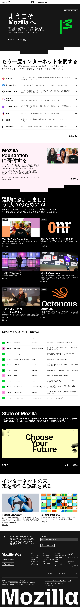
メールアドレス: (44, 536)
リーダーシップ (35, 555)
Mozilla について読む (17, 39)
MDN (56, 562)
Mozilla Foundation (13, 581)
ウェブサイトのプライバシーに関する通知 (55, 581)
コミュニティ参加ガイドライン (59, 583)
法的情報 (47, 583)
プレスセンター (35, 557)
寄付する (74, 179)
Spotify (77, 557)
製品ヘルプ (46, 555)
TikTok (75, 557)
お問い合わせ (34, 564)
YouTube (75, 566)
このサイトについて (50, 585)
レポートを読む (71, 465)
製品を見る (73, 136)
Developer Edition (60, 555)
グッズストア (34, 562)
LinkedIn (73, 557)
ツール (57, 559)
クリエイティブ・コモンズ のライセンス (19, 584)
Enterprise (58, 557)
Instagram (71, 557)
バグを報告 (46, 557)
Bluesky (68, 557)
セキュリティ (46, 563)
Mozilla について (43, 2)
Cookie (69, 581)
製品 (32, 2)
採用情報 (33, 559)
